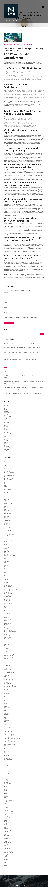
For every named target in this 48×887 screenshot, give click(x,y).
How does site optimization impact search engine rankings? (18, 118)
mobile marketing (8, 673)
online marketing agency (9, 685)
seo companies (7, 755)
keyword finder (7, 638)
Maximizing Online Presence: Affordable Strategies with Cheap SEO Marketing (21, 343)
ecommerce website (8, 565)
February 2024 (7, 447)
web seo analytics (8, 842)
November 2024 (7, 435)
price (5, 704)
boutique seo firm (8, 513)
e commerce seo (7, 561)
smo (5, 809)
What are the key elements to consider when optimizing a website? (20, 119)
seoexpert (6, 790)
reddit (5, 724)
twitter (5, 821)
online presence (18, 275)
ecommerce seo (7, 564)
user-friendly (33, 277)
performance (31, 275)
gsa (4, 609)
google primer (7, 599)
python (5, 711)
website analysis (7, 848)
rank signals (6, 716)
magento (6, 662)
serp (5, 797)
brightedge (6, 516)
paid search (6, 699)
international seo (7, 628)
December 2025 (7, 416)
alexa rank (6, 485)
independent (6, 624)
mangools (6, 666)
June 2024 (6, 442)
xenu (5, 861)
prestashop (6, 703)
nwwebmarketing (8, 44)
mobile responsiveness (9, 275)
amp (5, 488)
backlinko (6, 500)
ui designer (6, 824)
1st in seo (6, 462)
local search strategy (8, 657)
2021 (5, 467)
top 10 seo (6, 818)
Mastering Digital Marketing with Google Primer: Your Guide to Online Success (21, 352)
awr (4, 496)
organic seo (6, 693)
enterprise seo (7, 571)
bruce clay (6, 517)
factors (5, 575)
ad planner (6, 469)
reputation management (9, 726)
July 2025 (6, 424)
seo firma (6, 764)
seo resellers (6, 772)
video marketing (7, 830)
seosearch (6, 794)
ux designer (6, 828)
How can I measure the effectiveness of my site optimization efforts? (20, 126)
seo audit (6, 752)
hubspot (6, 621)
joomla (5, 634)
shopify (5, 802)
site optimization (18, 277)
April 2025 (6, 428)
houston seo (6, 617)
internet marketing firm (9, 633)
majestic (5, 664)
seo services (6, 775)
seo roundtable (7, 773)
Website (5, 312)
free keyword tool (8, 578)
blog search (6, 510)
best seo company (8, 503)
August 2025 (6, 422)
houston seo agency (8, 619)
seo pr (5, 769)
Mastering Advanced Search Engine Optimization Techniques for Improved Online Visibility (23, 356)
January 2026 (6, 415)
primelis (5, 706)
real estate (6, 723)
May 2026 (6, 409)
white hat (6, 856)
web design (6, 835)
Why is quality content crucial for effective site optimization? (18, 123)
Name (5, 302)
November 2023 (7, 452)
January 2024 (6, 449)
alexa (5, 483)
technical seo (7, 817)
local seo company (8, 659)
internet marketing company (10, 631)
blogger (5, 512)
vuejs (5, 834)
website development (8, 852)
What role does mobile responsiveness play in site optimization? (19, 122)
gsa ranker (6, 610)
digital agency (7, 552)
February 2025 (7, 431)
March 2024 (6, 446)
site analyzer (6, 804)
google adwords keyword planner (11, 588)
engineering (6, 569)
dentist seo (6, 547)
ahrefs (5, 481)
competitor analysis (8, 521)
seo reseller (6, 771)
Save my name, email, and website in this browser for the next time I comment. (21, 317)
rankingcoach (7, 720)
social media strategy (8, 813)
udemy (5, 823)
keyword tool (7, 644)
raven (5, 721)
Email (5, 307)
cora (5, 537)
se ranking (6, 728)
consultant (6, 526)
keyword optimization (31, 274)
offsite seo (6, 682)
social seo (6, 814)
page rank (6, 696)
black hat (6, 507)
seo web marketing (8, 787)
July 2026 (6, 407)
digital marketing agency (9, 555)
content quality (11, 274)
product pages (7, 707)
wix (4, 858)
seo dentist (6, 761)
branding (6, 514)
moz (5, 676)
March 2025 (6, 429)
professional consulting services (11, 709)
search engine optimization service (11, 741)
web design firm (7, 838)
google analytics (7, 590)
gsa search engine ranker (9, 612)
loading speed (39, 274)
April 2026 (6, 411)
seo (4, 748)
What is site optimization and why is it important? (16, 116)
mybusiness (6, 678)
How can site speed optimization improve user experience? (18, 121)
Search (6, 329)
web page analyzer (8, 841)
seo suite (6, 782)
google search (7, 600)
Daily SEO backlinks (8, 375)
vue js (5, 832)
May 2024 (6, 443)
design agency (7, 550)
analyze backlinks (7, 489)
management (7, 665)
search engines (11, 277)
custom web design (8, 540)
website (5, 847)
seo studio (6, 780)
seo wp (5, 789)
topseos (5, 820)
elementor (6, 567)
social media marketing (9, 811)
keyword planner (7, 640)
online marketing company (10, 688)
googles (5, 606)
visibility (38, 277)
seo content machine (8, 759)
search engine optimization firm (11, 740)
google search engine (8, 603)
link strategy (6, 651)
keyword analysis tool (8, 637)
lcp (4, 647)
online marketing (7, 683)
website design (7, 849)
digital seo (6, 557)
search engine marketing (9, 733)
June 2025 (6, 425)
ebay (5, 562)
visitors (42, 277)
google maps (6, 595)
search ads (6, 730)
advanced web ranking (9, 472)
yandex (5, 862)
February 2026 (7, 414)
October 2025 (7, 419)
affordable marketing (8, 478)
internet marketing (8, 630)
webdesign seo (7, 844)
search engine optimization (10, 737)
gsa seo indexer (7, 613)
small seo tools (7, 807)
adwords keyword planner (9, 474)
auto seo (6, 492)
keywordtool (6, 645)
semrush (6, 747)
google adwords (7, 586)
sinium (5, 803)
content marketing (8, 529)
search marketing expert (9, 744)
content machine (7, 527)
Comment (6, 292)
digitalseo (6, 558)
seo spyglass (6, 779)
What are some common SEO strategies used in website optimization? (20, 125)
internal (5, 627)
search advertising (8, 731)
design (5, 548)
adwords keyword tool (9, 475)
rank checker (6, 713)
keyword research (8, 641)
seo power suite (7, 766)
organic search (7, 692)
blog (5, 509)
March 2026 (6, 412)
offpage (5, 680)
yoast (5, 863)
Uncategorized (7, 825)
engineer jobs (7, 568)
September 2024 (7, 438)
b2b (5, 498)
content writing (7, 533)
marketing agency (8, 669)
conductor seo (7, 524)
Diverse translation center (9, 387)
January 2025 (6, 432)
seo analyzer (6, 751)
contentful (6, 536)
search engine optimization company (12, 738)
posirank (6, 702)
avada (5, 495)
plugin (5, 700)
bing (5, 506)
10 (4, 461)
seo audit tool (7, 754)
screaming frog (7, 727)
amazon (5, 486)
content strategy (7, 531)
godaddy (6, 582)
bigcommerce (7, 505)
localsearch (6, 661)
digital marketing (7, 554)
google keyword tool (8, 593)
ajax (5, 482)
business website (7, 519)
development (7, 551)
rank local (6, 714)
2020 (5, 465)
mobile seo (6, 675)
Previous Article (7, 281)
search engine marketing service (11, 734)
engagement (23, 274)
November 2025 (7, 418)
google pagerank (7, 597)
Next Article (41, 281)
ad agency (6, 468)
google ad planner (8, 585)
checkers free (7, 520)
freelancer (6, 579)
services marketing (8, 800)
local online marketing (9, 654)
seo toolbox (6, 785)
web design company (8, 837)
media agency (7, 671)
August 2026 (6, 405)
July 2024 (6, 440)
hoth (5, 616)
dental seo (6, 544)
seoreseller (6, 793)
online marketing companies (10, 686)
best (5, 502)
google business (7, 592)
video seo (6, 831)
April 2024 (6, 445)
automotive (6, 493)
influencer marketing (8, 626)
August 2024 (6, 439)
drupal (5, 559)
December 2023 (7, 450)
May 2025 (6, 426)
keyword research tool (9, 642)
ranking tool (6, 718)
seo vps (5, 786)
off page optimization (8, 679)
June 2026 (6, 408)
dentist (5, 545)
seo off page (6, 765)
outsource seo (7, 695)
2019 (5, 464)
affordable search (8, 479)
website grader (7, 854)
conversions (17, 274)
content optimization (8, 530)
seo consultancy (7, 758)
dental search (7, 543)
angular (5, 491)
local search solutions (8, 655)
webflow (5, 845)
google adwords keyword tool (10, 589)
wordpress (6, 859)
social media (6, 810)
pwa (5, 710)
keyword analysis (7, 635)
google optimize (7, 596)
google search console (9, 602)
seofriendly (6, 792)
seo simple (6, 776)
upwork (5, 827)
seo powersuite (7, 768)
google (5, 583)
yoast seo (6, 865)
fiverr (5, 576)
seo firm (5, 762)
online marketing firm (8, 689)
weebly (5, 855)
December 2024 (7, 433)
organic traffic (25, 275)
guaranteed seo (7, 614)
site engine (6, 806)
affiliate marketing (8, 476)
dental (5, 541)
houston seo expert (8, 620)
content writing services (9, 534)
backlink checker (7, 499)
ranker (5, 717)
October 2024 (7, 436)
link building (6, 650)
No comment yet (18, 44)
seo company (7, 756)
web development (8, 840)
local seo (6, 658)
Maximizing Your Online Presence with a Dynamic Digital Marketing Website (20, 359)
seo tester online (7, 783)
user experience (26, 277)
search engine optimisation (10, 735)
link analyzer (6, 648)
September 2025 (7, 421)
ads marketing (7, 471)
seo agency (6, 749)
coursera (6, 538)
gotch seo (6, 607)
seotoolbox (6, 796)
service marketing (8, 799)
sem (5, 745)
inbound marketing (8, 623)
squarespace (6, 816)
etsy (5, 572)
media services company (9, 672)
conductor (6, 523)
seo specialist (7, 778)
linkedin (5, 652)
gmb (5, 581)
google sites (6, 605)
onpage (5, 690)
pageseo (6, 697)
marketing (6, 668)
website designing (8, 851)
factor (5, 574)
